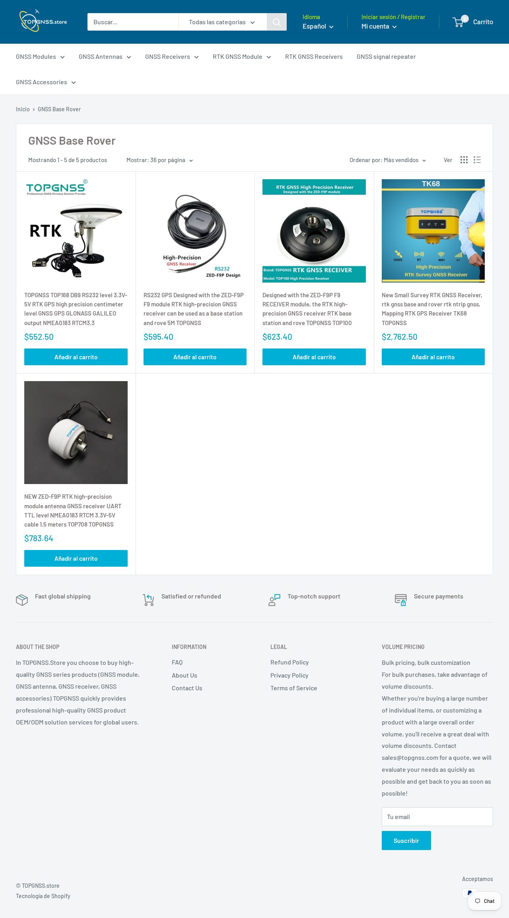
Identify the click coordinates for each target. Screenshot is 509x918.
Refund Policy (289, 662)
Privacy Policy (289, 675)
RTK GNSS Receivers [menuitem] (314, 56)
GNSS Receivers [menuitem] (167, 56)
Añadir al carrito (75, 356)
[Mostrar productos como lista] (477, 159)
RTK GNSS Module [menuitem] (237, 56)
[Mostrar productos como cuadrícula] (464, 159)
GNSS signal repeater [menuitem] (386, 56)
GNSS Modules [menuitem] (36, 56)
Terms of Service (293, 687)
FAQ (177, 662)
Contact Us (187, 687)
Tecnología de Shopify (43, 896)
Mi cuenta (375, 26)
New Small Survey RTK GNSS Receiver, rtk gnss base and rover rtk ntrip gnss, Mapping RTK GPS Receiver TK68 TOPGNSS (432, 308)
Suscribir (406, 840)
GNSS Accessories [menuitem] (41, 81)
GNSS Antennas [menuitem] (100, 56)
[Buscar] (277, 22)
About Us (184, 675)
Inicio (23, 109)
